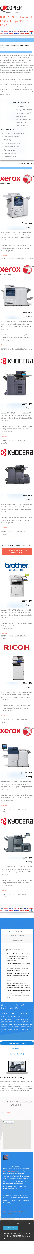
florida (5, 1211)
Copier (5, 1193)
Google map (7, 1112)
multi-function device (10, 1171)
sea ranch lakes (15, 1211)
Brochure (4, 256)
